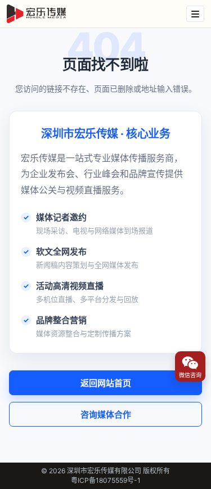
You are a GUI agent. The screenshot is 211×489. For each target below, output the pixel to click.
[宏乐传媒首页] (36, 14)
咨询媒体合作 (105, 414)
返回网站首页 (105, 383)
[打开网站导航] (195, 14)
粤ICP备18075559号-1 (106, 480)
